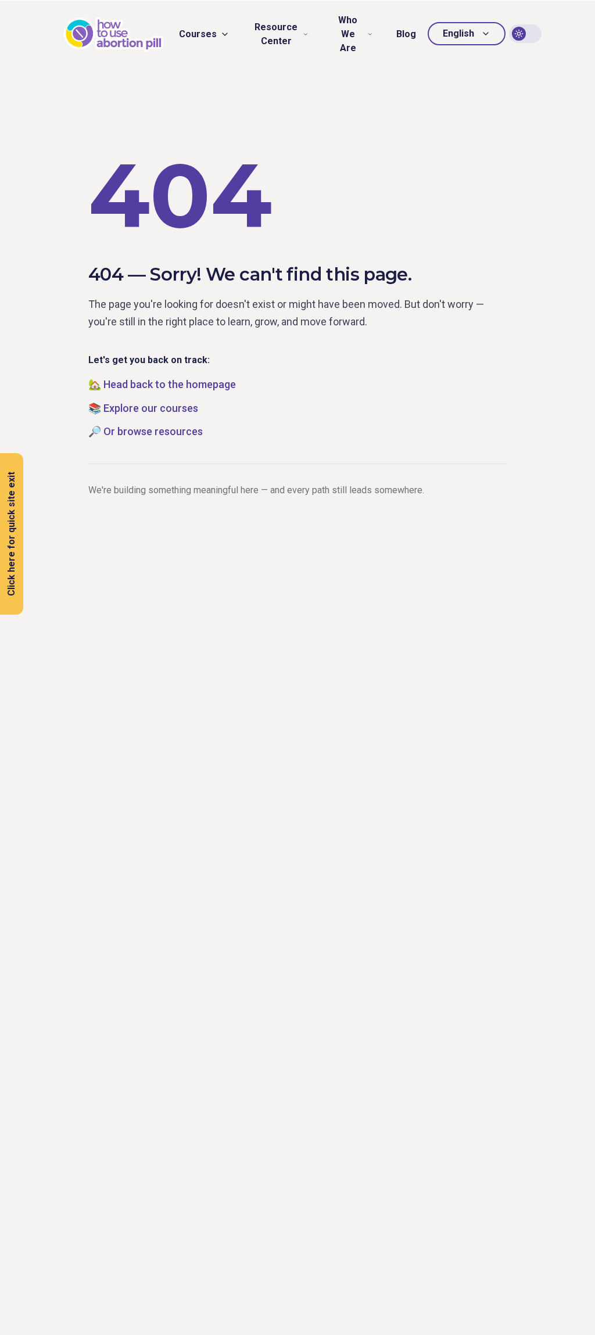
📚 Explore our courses (143, 408)
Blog (406, 34)
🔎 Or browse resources (145, 431)
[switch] (525, 33)
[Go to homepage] (114, 34)
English (458, 33)
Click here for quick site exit (11, 534)
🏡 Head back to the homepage (162, 384)
